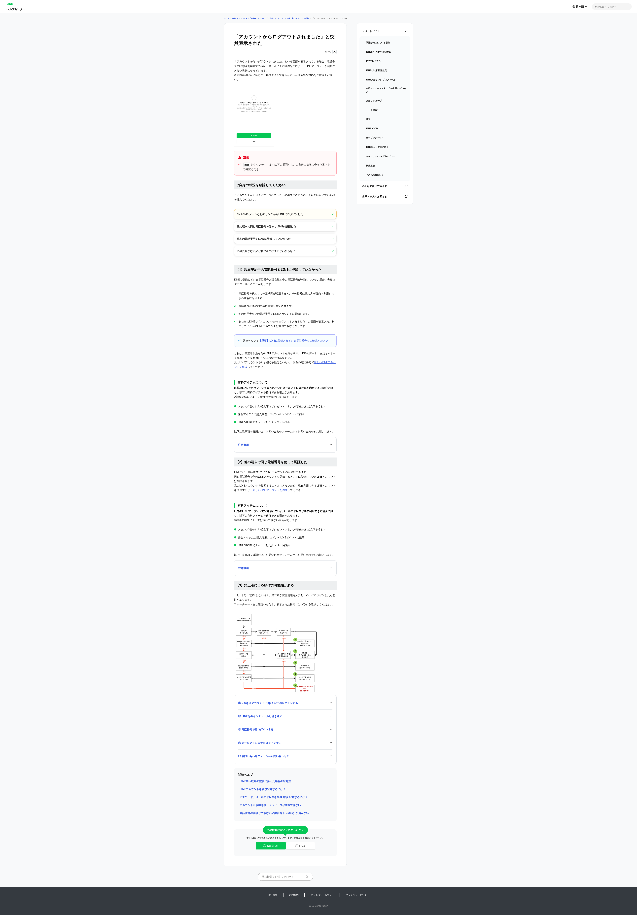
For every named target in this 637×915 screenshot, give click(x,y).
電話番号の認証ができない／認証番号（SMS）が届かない (274, 813)
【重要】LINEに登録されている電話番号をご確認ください (293, 340)
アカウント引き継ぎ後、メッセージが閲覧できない (270, 805)
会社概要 (272, 894)
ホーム (226, 18)
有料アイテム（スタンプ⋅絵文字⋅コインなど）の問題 (289, 18)
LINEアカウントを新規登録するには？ (263, 789)
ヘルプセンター (16, 9)
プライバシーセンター (357, 894)
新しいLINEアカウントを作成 (270, 490)
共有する (328, 52)
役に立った (273, 845)
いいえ (302, 845)
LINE (10, 4)
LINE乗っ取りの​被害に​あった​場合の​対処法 (265, 781)
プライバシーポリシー (322, 894)
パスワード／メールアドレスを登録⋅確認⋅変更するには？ (274, 797)
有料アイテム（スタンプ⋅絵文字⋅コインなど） (249, 18)
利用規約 (294, 894)
